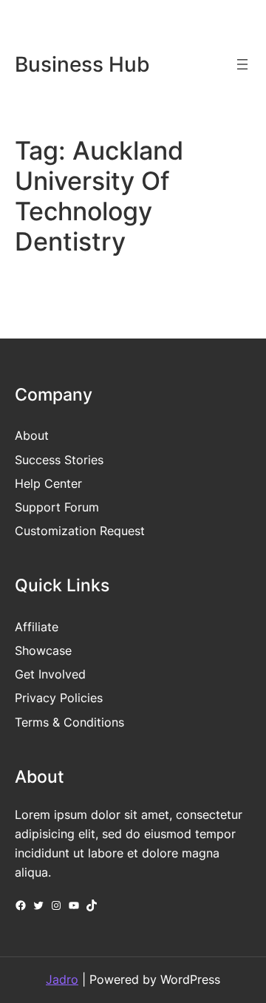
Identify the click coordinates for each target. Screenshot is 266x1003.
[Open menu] (242, 64)
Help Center (48, 483)
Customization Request (80, 530)
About (32, 435)
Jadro (62, 979)
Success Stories (59, 459)
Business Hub (82, 64)
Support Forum (57, 507)
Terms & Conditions (69, 722)
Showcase (43, 650)
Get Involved (50, 674)
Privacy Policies (59, 697)
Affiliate (36, 626)
